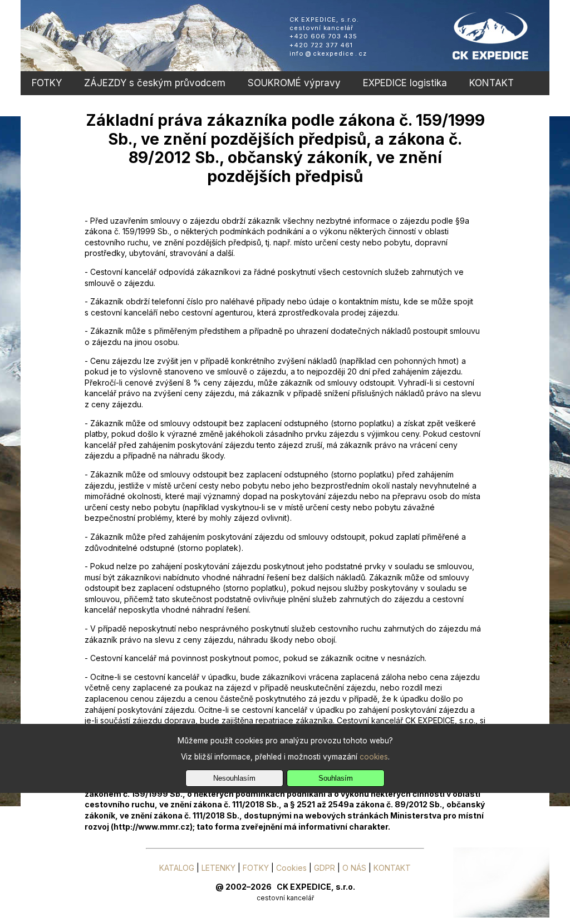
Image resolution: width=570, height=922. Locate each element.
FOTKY (47, 82)
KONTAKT (491, 82)
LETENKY (218, 867)
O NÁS (354, 867)
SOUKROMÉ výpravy (294, 82)
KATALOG (176, 867)
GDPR (324, 867)
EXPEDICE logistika (405, 82)
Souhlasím (335, 778)
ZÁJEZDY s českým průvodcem (154, 82)
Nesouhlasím (234, 778)
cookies (374, 756)
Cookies (291, 867)
